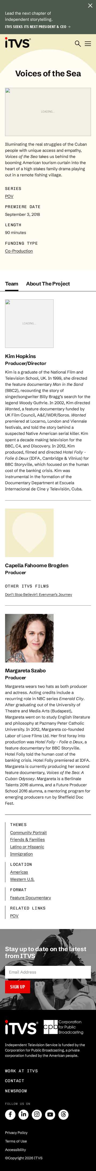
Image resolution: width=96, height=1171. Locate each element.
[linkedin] (23, 1115)
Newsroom (16, 1091)
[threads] (63, 1115)
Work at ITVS (21, 1071)
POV (9, 196)
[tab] (11, 285)
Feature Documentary (30, 897)
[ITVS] (18, 42)
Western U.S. (22, 879)
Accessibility (15, 1150)
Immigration (21, 853)
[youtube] (50, 1115)
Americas (19, 872)
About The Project (48, 283)
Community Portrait (28, 832)
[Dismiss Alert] (90, 5)
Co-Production (19, 250)
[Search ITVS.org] (78, 44)
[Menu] (88, 44)
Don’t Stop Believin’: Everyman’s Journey (38, 594)
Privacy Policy (16, 1132)
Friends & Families (27, 839)
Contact (14, 1080)
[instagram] (37, 1115)
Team (11, 283)
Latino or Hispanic (27, 846)
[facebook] (10, 1115)
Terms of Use (16, 1141)
